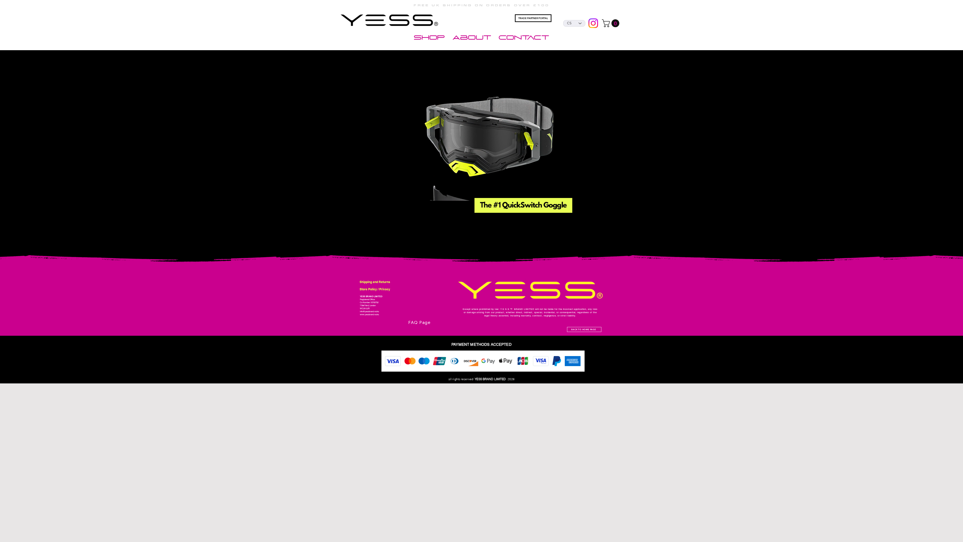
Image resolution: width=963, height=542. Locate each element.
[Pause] (371, 199)
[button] (611, 23)
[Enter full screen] (591, 199)
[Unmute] (379, 199)
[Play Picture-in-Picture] (583, 199)
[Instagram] (593, 23)
